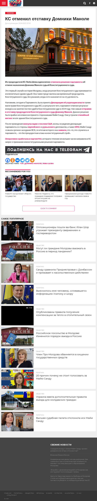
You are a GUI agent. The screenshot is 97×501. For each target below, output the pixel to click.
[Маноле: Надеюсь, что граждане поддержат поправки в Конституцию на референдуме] (48, 190)
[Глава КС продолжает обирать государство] (18, 190)
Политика (18, 493)
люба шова (48, 163)
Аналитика (69, 493)
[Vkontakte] (17, 159)
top (22, 163)
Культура (58, 493)
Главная (7, 493)
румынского (48, 127)
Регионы (40, 493)
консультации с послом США (37, 124)
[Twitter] (27, 159)
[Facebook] (7, 159)
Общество (29, 493)
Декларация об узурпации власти (67, 102)
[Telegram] (22, 159)
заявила (62, 130)
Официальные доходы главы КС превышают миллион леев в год (78, 196)
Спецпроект (12, 495)
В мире (49, 493)
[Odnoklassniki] (12, 159)
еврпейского (34, 127)
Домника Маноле (33, 163)
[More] (32, 159)
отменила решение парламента (66, 82)
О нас (79, 493)
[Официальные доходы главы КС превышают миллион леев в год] (78, 190)
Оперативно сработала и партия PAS (23, 139)
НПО (77, 127)
